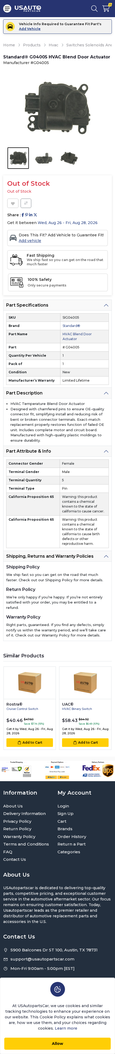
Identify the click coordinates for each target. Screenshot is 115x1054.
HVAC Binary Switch (77, 709)
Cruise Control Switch (22, 709)
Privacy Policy (17, 821)
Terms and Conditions (26, 844)
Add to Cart (32, 742)
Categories (68, 851)
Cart (61, 821)
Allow (57, 1043)
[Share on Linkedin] (30, 215)
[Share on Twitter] (35, 215)
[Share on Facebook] (23, 215)
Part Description (24, 393)
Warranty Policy (19, 836)
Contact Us (14, 859)
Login (63, 806)
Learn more (66, 1028)
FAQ (7, 851)
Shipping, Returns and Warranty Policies (50, 556)
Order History (71, 836)
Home (9, 45)
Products (32, 45)
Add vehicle (30, 240)
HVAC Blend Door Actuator (77, 336)
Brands (64, 828)
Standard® (71, 326)
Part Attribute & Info (28, 451)
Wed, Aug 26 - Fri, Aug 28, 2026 (68, 222)
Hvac (53, 45)
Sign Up (65, 813)
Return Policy (17, 828)
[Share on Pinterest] (26, 215)
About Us (13, 806)
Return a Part (71, 844)
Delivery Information (24, 813)
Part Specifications (27, 305)
